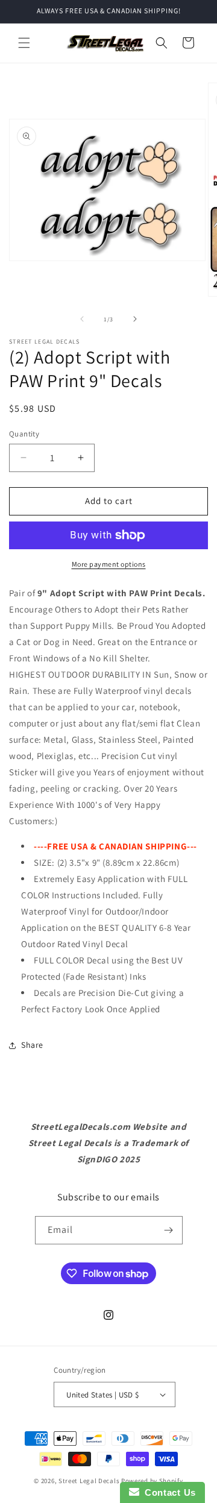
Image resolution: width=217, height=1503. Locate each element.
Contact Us (167, 1492)
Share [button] (32, 1044)
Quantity (24, 434)
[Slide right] (135, 319)
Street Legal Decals (88, 1480)
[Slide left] (82, 319)
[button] (24, 43)
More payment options (109, 564)
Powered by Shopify (152, 1480)
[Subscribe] (169, 1230)
